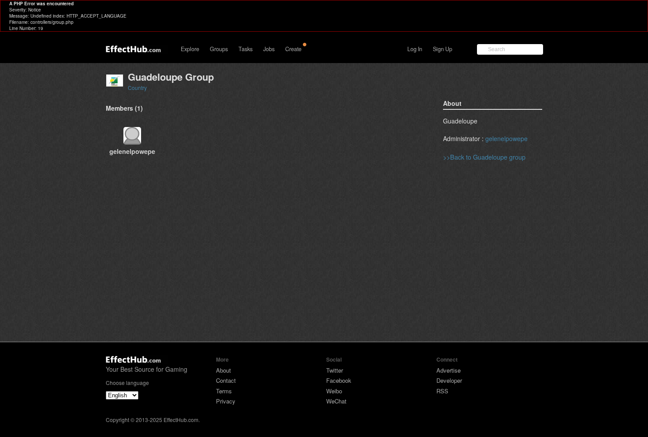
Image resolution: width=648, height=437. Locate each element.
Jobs (269, 49)
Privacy (225, 401)
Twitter (334, 370)
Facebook (338, 380)
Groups (219, 49)
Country (137, 87)
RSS (442, 391)
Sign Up (442, 49)
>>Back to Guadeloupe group (484, 156)
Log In (414, 49)
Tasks (245, 49)
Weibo (334, 391)
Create (293, 49)
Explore (190, 49)
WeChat (336, 401)
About (223, 370)
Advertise (448, 370)
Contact (226, 380)
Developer (449, 380)
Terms (224, 391)
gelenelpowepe (506, 138)
